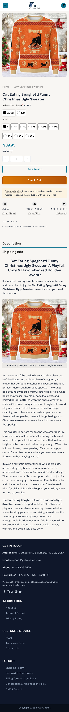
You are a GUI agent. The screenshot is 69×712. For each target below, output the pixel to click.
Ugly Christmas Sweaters (28, 86)
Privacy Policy (14, 618)
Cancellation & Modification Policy (26, 683)
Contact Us (12, 648)
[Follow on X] (12, 591)
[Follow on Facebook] (4, 591)
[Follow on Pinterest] (16, 591)
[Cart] (63, 5)
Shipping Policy (15, 667)
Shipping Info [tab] (12, 252)
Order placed (9, 213)
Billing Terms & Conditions (21, 678)
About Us (11, 607)
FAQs (9, 637)
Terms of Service (15, 613)
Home (5, 86)
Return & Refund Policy (19, 673)
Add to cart (35, 169)
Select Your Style (12, 105)
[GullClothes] (34, 5)
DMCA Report (14, 689)
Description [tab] (11, 243)
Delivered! (61, 213)
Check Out (34, 180)
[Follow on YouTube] (20, 591)
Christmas (42, 226)
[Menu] (5, 5)
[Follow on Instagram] (8, 591)
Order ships (34, 213)
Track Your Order (16, 643)
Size (5, 119)
